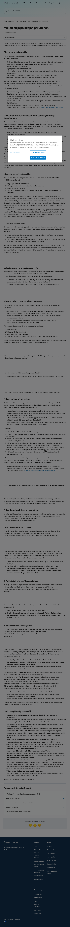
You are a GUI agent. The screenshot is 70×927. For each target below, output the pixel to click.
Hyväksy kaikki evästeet (38, 157)
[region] (35, 149)
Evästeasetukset (15, 152)
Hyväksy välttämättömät (38, 152)
